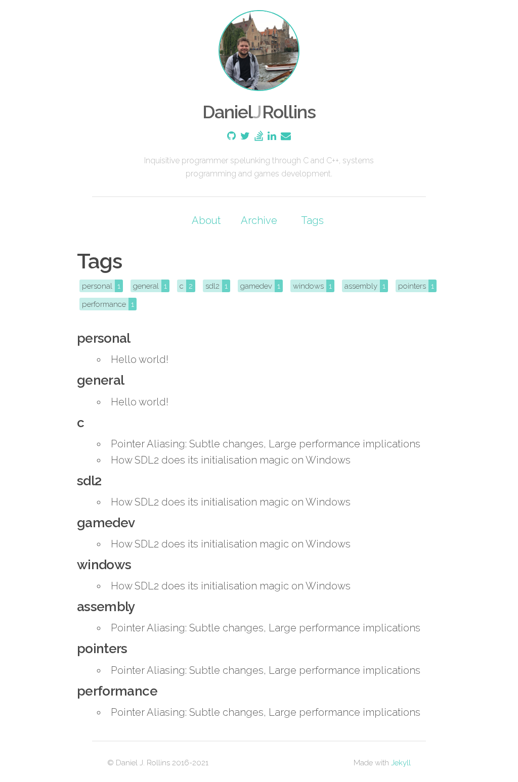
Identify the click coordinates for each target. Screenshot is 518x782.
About (206, 220)
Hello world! (139, 359)
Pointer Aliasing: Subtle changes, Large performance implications (265, 444)
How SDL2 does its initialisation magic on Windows (231, 460)
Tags (312, 220)
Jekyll (401, 762)
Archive (259, 220)
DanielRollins (259, 111)
